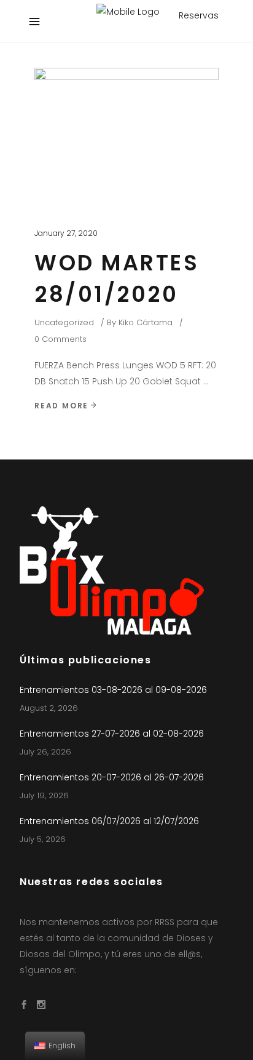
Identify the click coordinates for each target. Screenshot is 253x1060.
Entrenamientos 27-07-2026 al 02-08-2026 (112, 733)
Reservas (199, 15)
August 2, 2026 (49, 708)
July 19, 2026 (44, 795)
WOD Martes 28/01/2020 (116, 278)
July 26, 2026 (45, 752)
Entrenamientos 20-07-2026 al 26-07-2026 (112, 777)
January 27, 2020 (66, 233)
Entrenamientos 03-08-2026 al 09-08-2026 (113, 690)
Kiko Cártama (146, 322)
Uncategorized (64, 322)
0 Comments (60, 339)
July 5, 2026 (43, 839)
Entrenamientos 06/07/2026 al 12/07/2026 (109, 821)
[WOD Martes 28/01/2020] (126, 136)
